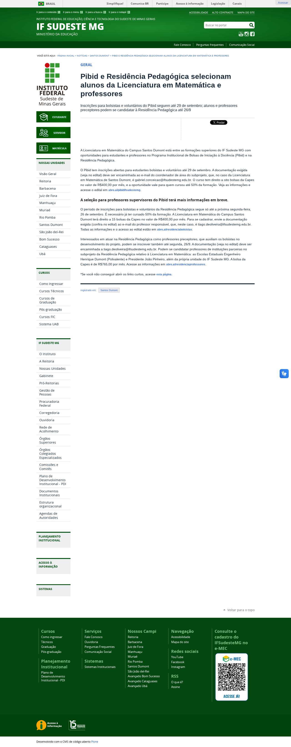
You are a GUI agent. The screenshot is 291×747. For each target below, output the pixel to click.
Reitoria (133, 637)
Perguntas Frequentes (100, 647)
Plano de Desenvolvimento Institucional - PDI (53, 676)
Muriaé (132, 657)
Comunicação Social (242, 45)
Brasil (50, 4)
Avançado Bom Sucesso (144, 676)
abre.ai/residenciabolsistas (174, 229)
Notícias (82, 55)
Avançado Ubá (137, 686)
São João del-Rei (138, 671)
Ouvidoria (91, 642)
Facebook (252, 34)
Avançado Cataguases (142, 681)
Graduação (48, 647)
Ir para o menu (72, 12)
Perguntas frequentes (210, 45)
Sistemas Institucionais (100, 667)
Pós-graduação (51, 652)
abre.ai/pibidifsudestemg (124, 190)
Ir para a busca (95, 12)
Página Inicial (66, 55)
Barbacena (135, 642)
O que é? (177, 682)
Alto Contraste (222, 12)
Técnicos (47, 642)
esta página (163, 274)
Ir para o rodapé (119, 12)
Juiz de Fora (135, 647)
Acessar (283, 2)
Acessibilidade (198, 12)
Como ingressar (51, 637)
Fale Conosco (182, 45)
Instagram (246, 34)
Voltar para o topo (241, 610)
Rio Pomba (135, 662)
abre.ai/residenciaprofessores (185, 264)
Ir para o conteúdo (48, 12)
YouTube (241, 34)
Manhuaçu (135, 652)
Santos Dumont (99, 55)
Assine (175, 687)
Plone (94, 741)
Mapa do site (246, 12)
